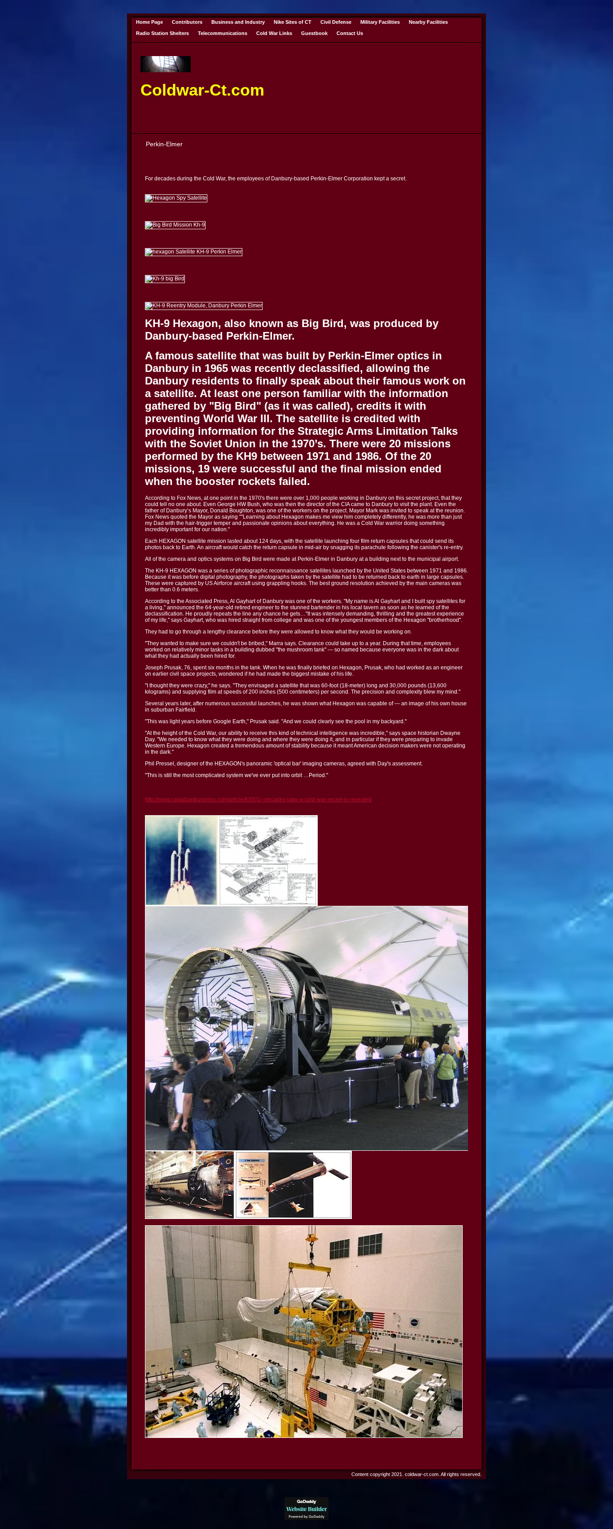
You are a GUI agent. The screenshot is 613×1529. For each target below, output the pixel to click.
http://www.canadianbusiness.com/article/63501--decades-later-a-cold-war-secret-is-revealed (258, 799)
